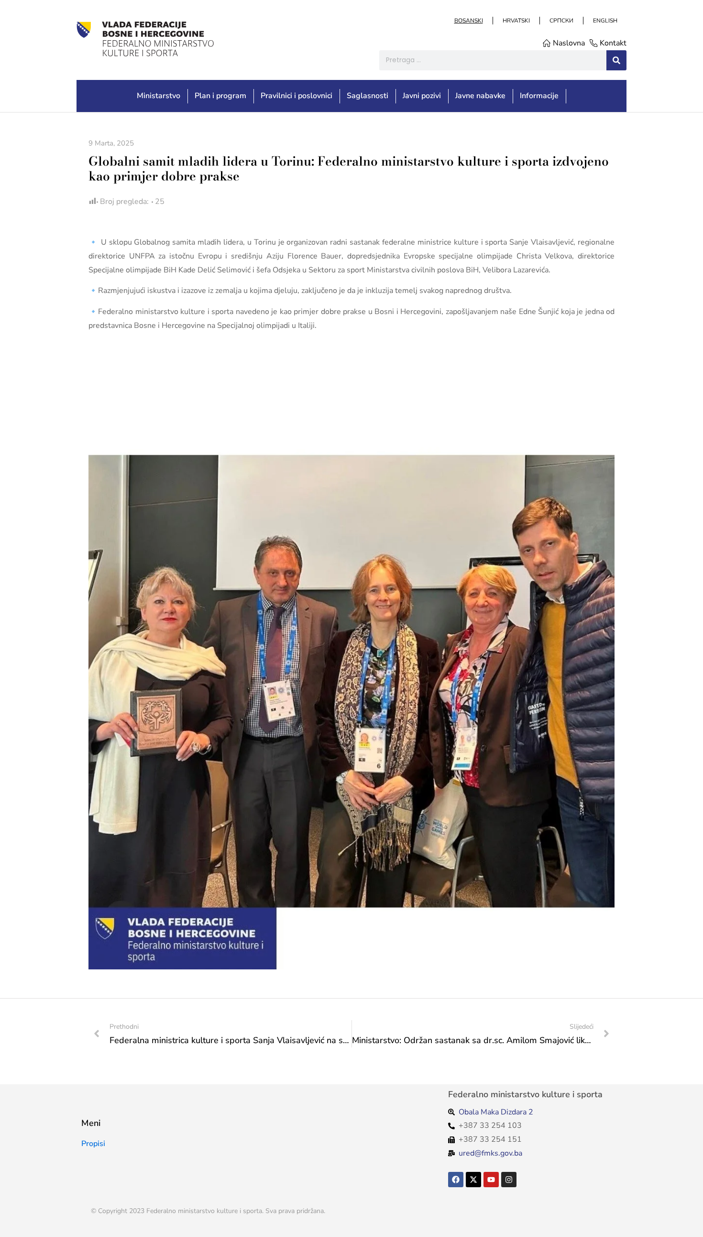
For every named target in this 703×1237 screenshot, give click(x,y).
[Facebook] (455, 1179)
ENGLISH (605, 20)
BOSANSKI (468, 20)
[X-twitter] (473, 1179)
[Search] (616, 60)
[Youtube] (491, 1179)
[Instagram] (508, 1179)
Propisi (93, 1143)
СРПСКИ (561, 20)
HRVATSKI (515, 20)
